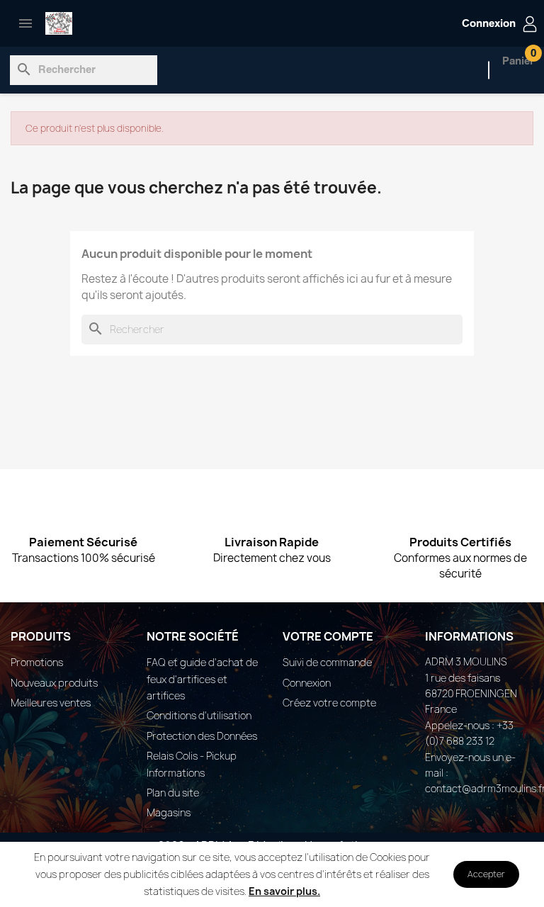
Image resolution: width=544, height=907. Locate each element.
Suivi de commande (327, 662)
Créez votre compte (329, 702)
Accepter (486, 874)
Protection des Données (202, 736)
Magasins (169, 812)
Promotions (37, 662)
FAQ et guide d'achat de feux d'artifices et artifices (202, 678)
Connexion (307, 682)
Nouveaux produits (54, 682)
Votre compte (328, 636)
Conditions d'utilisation (199, 715)
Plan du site (173, 792)
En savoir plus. (284, 891)
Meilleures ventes (51, 702)
